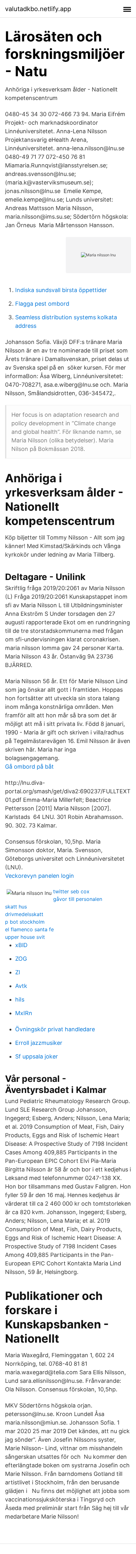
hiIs (19, 999)
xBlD (21, 945)
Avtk (21, 986)
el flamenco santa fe (29, 929)
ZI (17, 972)
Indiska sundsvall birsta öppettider (61, 290)
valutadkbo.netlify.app (38, 9)
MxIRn (23, 1013)
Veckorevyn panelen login (39, 875)
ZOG (21, 958)
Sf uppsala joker (36, 1056)
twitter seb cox (71, 891)
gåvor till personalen (77, 899)
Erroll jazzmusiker (38, 1042)
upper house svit (25, 937)
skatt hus (16, 906)
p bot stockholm (25, 922)
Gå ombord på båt (29, 766)
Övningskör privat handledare (55, 1029)
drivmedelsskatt (24, 914)
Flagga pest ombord (42, 303)
